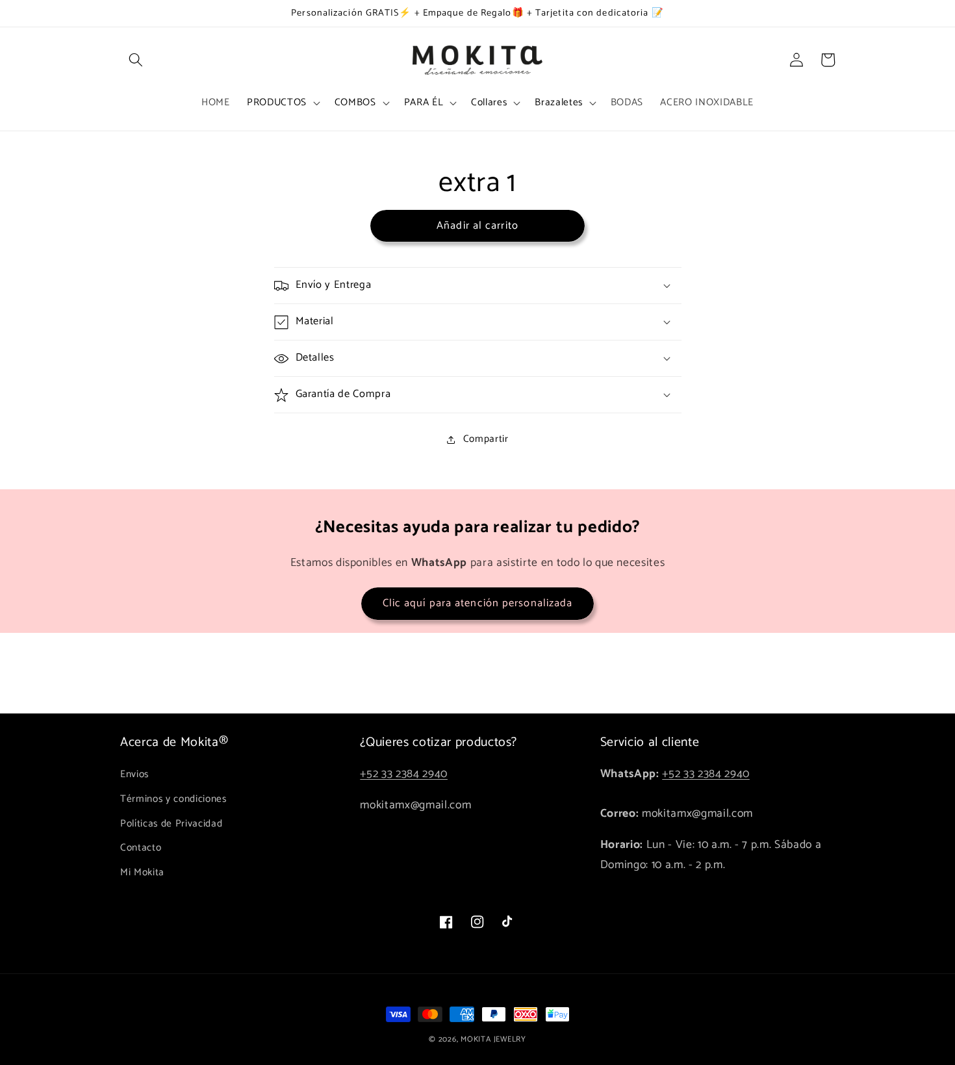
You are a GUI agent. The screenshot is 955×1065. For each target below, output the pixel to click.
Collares (489, 102)
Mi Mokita (142, 872)
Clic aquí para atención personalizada (478, 603)
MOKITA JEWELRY (493, 1039)
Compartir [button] (485, 439)
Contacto (140, 848)
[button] (135, 59)
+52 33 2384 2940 (404, 774)
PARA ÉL (424, 102)
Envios (134, 774)
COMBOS (355, 102)
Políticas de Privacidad (171, 823)
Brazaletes (559, 102)
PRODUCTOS (277, 102)
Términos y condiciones (173, 799)
